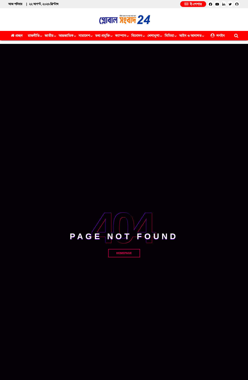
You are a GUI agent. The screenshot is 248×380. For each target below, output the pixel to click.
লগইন (220, 35)
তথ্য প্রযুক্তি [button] (102, 35)
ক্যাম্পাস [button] (120, 35)
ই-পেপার (195, 4)
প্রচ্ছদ (19, 35)
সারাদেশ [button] (84, 35)
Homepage (124, 253)
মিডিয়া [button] (169, 35)
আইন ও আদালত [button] (190, 35)
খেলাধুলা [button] (153, 35)
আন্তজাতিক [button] (66, 35)
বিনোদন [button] (136, 35)
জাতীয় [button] (49, 35)
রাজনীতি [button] (34, 35)
